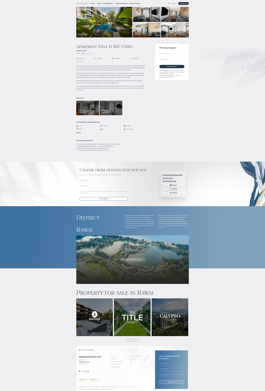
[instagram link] (82, 371)
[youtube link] (79, 371)
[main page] (82, 3)
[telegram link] (88, 371)
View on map (90, 53)
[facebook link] (85, 371)
